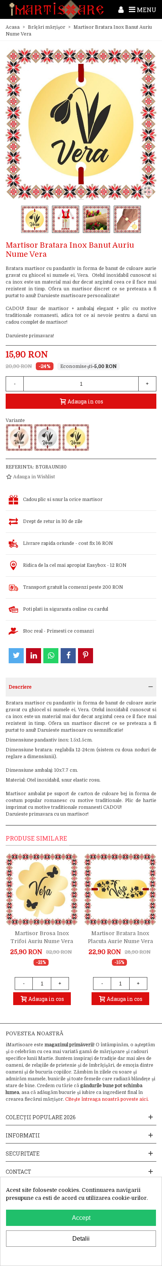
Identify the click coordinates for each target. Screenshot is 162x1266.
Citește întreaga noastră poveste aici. (107, 1099)
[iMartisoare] (56, 9)
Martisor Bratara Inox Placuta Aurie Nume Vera (120, 937)
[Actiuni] (121, 9)
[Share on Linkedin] (33, 655)
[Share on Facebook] (68, 655)
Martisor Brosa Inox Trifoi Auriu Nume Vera (42, 937)
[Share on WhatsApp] (50, 655)
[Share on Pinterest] (85, 655)
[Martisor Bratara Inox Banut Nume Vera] (47, 437)
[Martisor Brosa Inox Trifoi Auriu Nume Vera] (42, 889)
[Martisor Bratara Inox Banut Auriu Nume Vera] (75, 437)
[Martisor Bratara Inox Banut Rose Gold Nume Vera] (19, 437)
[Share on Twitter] (16, 655)
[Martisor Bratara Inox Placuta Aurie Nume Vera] (120, 889)
